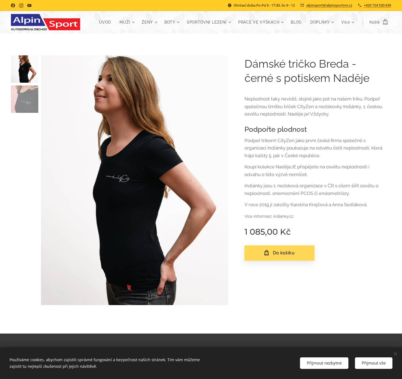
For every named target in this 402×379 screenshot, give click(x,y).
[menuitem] (106, 22)
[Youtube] (29, 5)
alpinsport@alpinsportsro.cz (329, 5)
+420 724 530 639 (377, 5)
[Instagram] (21, 5)
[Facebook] (13, 5)
